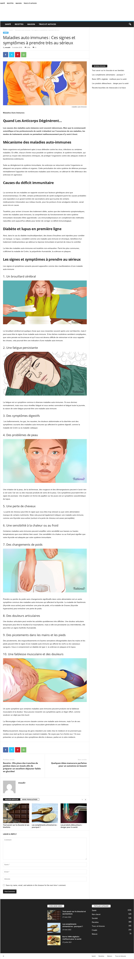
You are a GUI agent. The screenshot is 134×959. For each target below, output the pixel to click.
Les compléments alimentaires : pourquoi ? (44, 826)
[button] (130, 24)
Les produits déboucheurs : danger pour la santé (71, 826)
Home (5, 30)
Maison (19, 3)
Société (95, 918)
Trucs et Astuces (30, 3)
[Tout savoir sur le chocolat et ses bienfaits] (16, 813)
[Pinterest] (17, 54)
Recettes (10, 3)
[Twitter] (11, 54)
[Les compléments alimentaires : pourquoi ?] (45, 813)
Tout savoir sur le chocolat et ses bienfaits (16, 826)
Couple (94, 930)
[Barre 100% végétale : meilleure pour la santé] (53, 940)
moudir (7, 47)
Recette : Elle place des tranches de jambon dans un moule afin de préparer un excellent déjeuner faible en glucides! (22, 767)
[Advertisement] (111, 43)
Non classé (96, 914)
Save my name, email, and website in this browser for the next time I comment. (36, 885)
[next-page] (85, 799)
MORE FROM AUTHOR (29, 799)
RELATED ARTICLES (11, 799)
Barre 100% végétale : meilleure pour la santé (109, 79)
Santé (2, 3)
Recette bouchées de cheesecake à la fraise (109, 88)
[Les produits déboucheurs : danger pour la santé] (74, 813)
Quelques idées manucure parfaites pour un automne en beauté (69, 764)
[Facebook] (5, 54)
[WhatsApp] (23, 54)
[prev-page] (82, 799)
